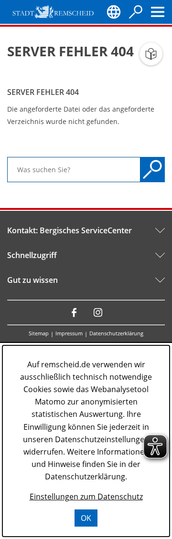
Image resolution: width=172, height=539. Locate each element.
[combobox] (73, 169)
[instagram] (98, 312)
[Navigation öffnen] (158, 12)
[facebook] (74, 312)
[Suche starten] (152, 169)
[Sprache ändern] (114, 12)
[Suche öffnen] (136, 12)
